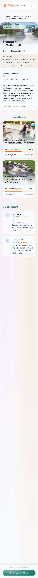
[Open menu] (32, 5)
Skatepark (7, 106)
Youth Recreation (20, 106)
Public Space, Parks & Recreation (11, 26)
